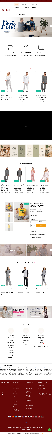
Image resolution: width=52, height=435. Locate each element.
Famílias (27, 11)
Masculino (17, 7)
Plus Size (17, 11)
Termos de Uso (29, 388)
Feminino (33, 4)
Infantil (34, 7)
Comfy (27, 7)
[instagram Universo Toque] (2, 392)
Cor (40, 219)
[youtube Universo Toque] (2, 394)
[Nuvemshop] (26, 429)
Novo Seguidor (29, 408)
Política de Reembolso (28, 395)
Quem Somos (29, 386)
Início (16, 4)
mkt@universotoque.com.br (44, 390)
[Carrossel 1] (13, 250)
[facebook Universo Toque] (6, 392)
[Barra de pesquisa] (44, 9)
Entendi (42, 433)
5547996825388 (42, 385)
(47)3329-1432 (41, 388)
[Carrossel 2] (26, 27)
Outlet (35, 11)
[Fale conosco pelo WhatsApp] (49, 429)
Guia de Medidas (29, 403)
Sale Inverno (24, 4)
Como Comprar (29, 405)
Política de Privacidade (28, 399)
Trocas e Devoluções (28, 392)
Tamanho (32, 219)
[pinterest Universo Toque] (6, 394)
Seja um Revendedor (20, 14)
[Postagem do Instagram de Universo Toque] (4, 371)
